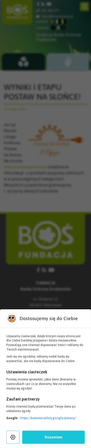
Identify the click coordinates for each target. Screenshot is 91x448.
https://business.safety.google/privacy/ (48, 418)
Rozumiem (53, 437)
